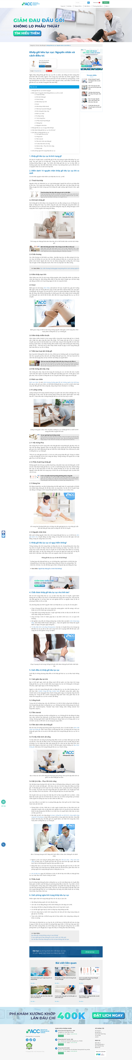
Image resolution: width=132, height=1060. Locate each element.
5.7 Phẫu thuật (38, 148)
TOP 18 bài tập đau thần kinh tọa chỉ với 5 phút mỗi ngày (94, 87)
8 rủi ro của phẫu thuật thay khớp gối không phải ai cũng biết (56, 476)
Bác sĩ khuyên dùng (99, 1045)
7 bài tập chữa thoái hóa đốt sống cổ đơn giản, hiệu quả (94, 94)
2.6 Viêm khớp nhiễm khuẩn (42, 106)
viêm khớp (46, 288)
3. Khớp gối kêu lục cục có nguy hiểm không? (42, 128)
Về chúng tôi (98, 1030)
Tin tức (37, 45)
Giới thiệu (69, 6)
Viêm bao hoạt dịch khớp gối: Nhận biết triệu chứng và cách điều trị (58, 361)
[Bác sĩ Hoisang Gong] (34, 63)
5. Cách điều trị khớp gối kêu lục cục (40, 132)
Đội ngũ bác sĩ (98, 1032)
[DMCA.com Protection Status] (29, 1046)
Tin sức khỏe (98, 1035)
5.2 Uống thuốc (38, 136)
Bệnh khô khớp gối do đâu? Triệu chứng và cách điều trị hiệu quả (57, 247)
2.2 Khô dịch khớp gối (40, 97)
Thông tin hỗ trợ (77, 6)
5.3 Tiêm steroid (39, 139)
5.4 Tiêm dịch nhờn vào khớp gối (43, 141)
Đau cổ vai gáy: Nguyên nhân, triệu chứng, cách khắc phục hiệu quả (93, 100)
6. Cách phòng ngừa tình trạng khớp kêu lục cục (43, 150)
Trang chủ (63, 6)
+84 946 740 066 (73, 1034)
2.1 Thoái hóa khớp (39, 94)
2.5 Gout (37, 104)
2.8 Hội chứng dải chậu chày (42, 111)
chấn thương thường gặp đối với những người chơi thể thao (61, 382)
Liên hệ (96, 1036)
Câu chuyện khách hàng (100, 1033)
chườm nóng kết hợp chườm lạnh (48, 691)
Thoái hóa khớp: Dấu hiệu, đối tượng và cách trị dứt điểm (55, 192)
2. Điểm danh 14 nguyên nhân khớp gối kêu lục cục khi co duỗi (47, 93)
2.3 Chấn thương (39, 99)
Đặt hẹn (106, 2)
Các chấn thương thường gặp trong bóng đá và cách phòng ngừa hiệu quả (61, 268)
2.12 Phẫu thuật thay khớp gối (42, 120)
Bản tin (106, 6)
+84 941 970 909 (73, 1042)
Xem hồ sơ (48, 66)
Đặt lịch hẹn (42, 66)
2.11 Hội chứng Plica (40, 118)
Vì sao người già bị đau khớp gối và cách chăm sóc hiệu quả (48, 937)
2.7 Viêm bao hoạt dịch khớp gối (43, 109)
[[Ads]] (54, 582)
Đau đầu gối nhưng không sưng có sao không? (44, 935)
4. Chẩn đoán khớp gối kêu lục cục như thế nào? (43, 130)
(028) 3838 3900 (63, 1042)
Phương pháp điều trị (97, 6)
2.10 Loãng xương (39, 116)
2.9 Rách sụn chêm (39, 113)
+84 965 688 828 (73, 1051)
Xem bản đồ (61, 1035)
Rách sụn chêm (33, 382)
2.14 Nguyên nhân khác (41, 125)
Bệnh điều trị (87, 6)
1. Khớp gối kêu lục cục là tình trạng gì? (41, 90)
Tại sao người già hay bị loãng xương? (50, 435)
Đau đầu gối (43, 45)
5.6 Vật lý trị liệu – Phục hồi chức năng (44, 146)
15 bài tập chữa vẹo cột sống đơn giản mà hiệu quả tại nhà (94, 107)
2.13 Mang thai (38, 123)
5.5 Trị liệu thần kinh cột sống (42, 143)
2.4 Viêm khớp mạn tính (41, 101)
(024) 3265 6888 (63, 1051)
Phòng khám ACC (37, 71)
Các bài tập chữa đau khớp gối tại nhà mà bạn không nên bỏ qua (50, 939)
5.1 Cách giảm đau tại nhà (41, 134)
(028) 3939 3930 (63, 1034)
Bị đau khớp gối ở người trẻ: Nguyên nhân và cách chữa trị (94, 81)
